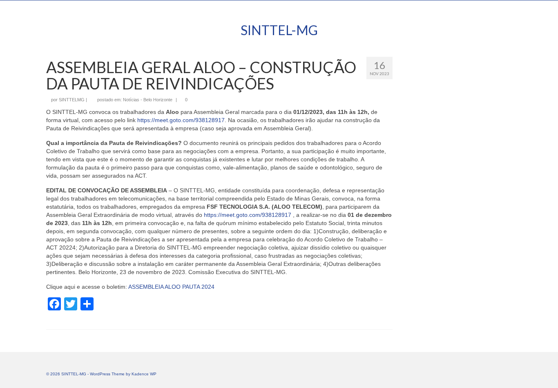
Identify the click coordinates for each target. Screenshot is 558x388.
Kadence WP (144, 374)
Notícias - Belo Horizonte (147, 99)
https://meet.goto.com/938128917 (181, 120)
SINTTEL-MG (279, 30)
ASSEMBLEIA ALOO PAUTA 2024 (171, 286)
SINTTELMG (72, 99)
